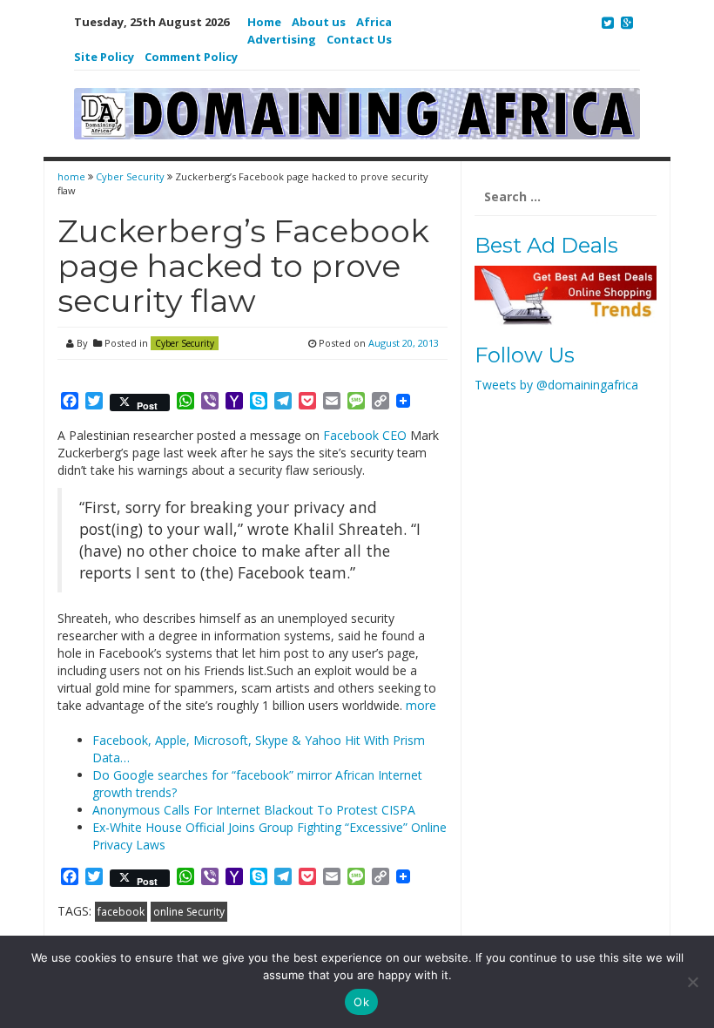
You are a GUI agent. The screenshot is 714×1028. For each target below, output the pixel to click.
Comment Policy (191, 56)
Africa (374, 22)
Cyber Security (130, 176)
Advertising (281, 39)
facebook (121, 911)
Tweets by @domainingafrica (556, 384)
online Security (189, 911)
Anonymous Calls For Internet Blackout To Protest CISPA (253, 809)
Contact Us (359, 39)
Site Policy (104, 56)
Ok (361, 1002)
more (421, 705)
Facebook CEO (365, 435)
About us (319, 22)
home (72, 176)
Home (264, 22)
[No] (692, 982)
